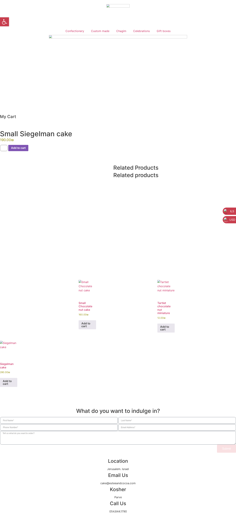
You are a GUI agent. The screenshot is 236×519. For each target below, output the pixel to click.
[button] (4, 21)
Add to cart (18, 147)
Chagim (121, 31)
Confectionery (74, 31)
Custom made (100, 31)
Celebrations (141, 31)
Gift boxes (164, 31)
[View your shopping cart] (1, 111)
